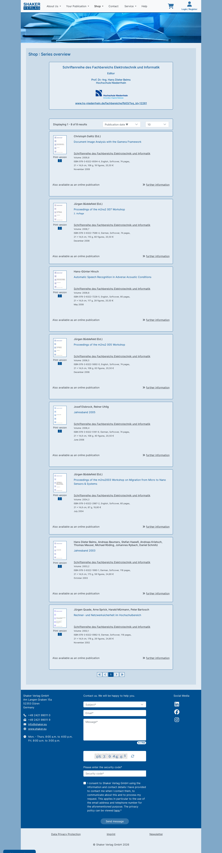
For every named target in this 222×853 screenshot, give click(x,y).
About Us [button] (53, 6)
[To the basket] (171, 6)
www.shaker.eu (37, 728)
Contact (114, 6)
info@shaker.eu (37, 724)
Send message (115, 821)
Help (145, 6)
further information (158, 184)
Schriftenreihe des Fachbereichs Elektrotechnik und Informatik (112, 153)
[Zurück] (105, 674)
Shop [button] (99, 6)
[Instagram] (177, 719)
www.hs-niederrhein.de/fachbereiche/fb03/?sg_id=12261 (111, 103)
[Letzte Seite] (122, 674)
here (117, 810)
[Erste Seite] (99, 674)
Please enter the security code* (102, 767)
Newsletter (156, 834)
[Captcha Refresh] (132, 756)
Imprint (111, 834)
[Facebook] (177, 712)
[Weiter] (116, 674)
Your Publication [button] (76, 6)
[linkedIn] (177, 704)
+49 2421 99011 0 (39, 715)
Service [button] (129, 6)
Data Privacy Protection (66, 834)
